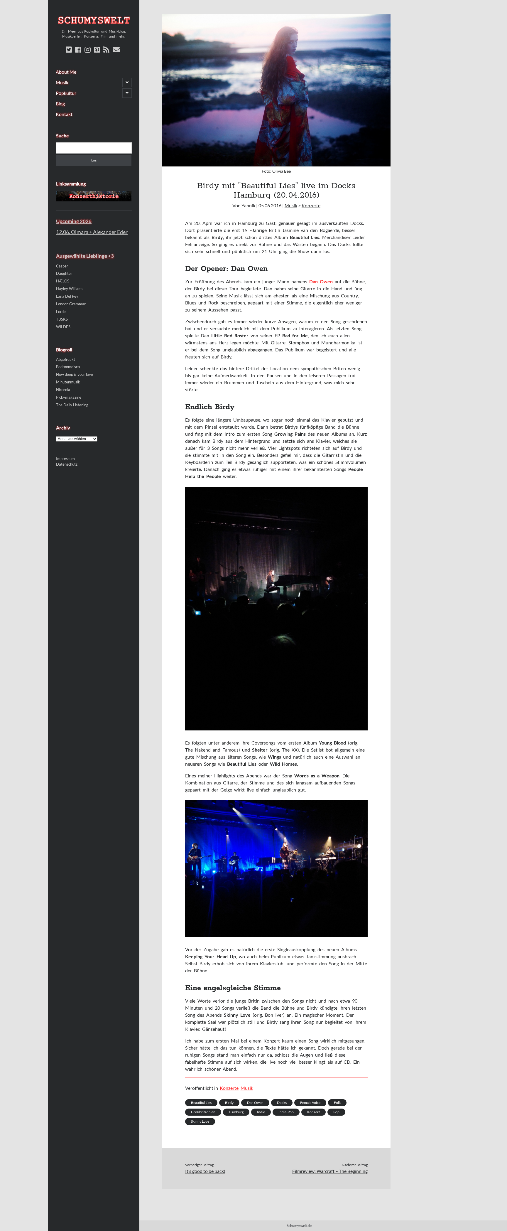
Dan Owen (255, 1102)
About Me (66, 72)
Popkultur (66, 93)
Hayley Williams (69, 288)
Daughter (64, 273)
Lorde (61, 311)
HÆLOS (62, 281)
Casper (62, 266)
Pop (336, 1112)
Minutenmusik (68, 382)
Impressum (65, 459)
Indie (261, 1112)
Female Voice (310, 1102)
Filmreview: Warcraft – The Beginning (330, 1171)
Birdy (229, 1102)
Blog (60, 103)
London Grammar (71, 304)
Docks (282, 1102)
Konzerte (311, 205)
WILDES (63, 326)
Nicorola (63, 389)
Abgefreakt (65, 359)
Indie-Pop (286, 1112)
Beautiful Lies (201, 1102)
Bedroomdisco (68, 366)
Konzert (313, 1112)
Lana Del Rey (67, 296)
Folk (337, 1102)
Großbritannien (203, 1112)
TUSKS (62, 319)
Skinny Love (200, 1121)
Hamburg (236, 1112)
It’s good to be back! (205, 1171)
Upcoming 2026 (74, 221)
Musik (62, 82)
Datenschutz (66, 464)
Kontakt (64, 114)
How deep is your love (74, 374)
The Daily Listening (72, 405)
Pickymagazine (68, 397)
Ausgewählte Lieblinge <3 (85, 256)
